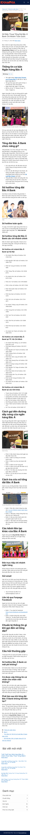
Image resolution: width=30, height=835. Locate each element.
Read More (4, 757)
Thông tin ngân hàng (13, 9)
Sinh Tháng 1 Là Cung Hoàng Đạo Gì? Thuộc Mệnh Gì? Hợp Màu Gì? (14, 780)
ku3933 (4, 816)
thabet (4, 827)
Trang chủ (4, 9)
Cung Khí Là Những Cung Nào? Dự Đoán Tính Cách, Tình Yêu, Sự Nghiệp (13, 767)
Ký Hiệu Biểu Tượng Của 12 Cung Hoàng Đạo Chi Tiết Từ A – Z (14, 773)
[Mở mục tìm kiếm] (24, 2)
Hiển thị (10, 74)
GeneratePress (22, 832)
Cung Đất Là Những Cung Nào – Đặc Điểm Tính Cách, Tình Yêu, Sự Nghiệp (14, 761)
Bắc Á (5, 732)
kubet (3, 820)
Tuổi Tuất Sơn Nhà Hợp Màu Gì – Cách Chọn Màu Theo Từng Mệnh (13, 755)
